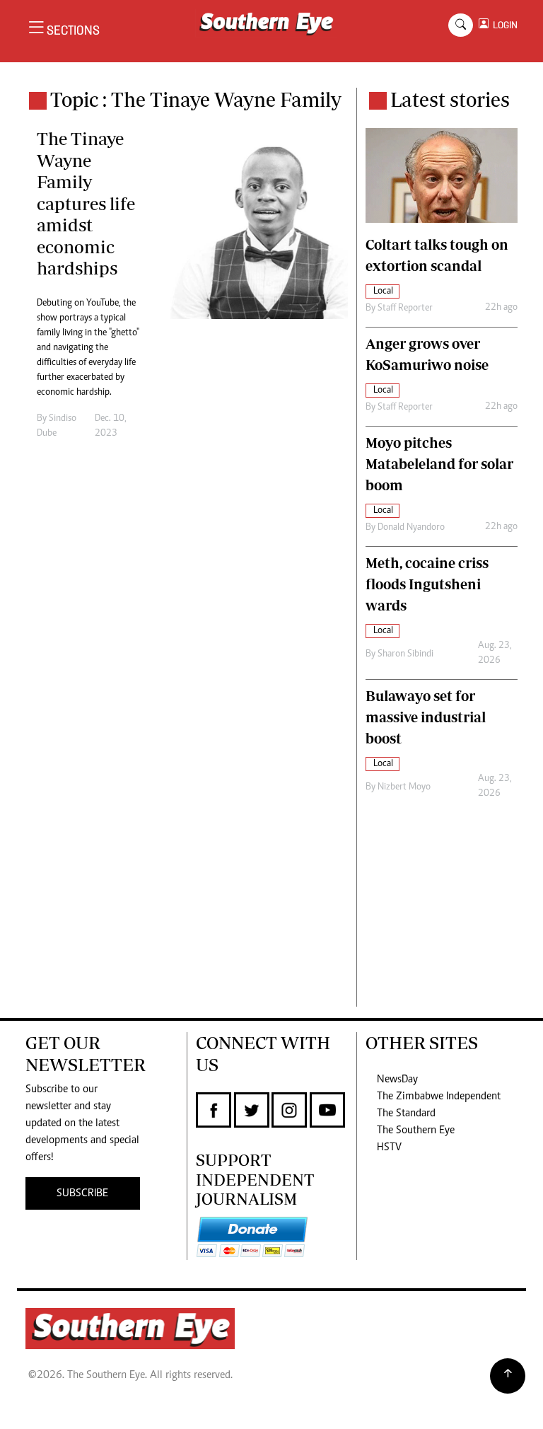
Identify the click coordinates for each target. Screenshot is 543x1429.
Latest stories (450, 99)
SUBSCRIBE (82, 1193)
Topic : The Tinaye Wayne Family (195, 99)
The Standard (406, 1113)
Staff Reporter (405, 308)
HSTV (389, 1147)
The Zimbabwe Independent (439, 1096)
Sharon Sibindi (405, 654)
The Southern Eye (416, 1130)
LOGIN (503, 25)
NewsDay (397, 1079)
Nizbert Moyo (404, 787)
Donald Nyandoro (411, 528)
